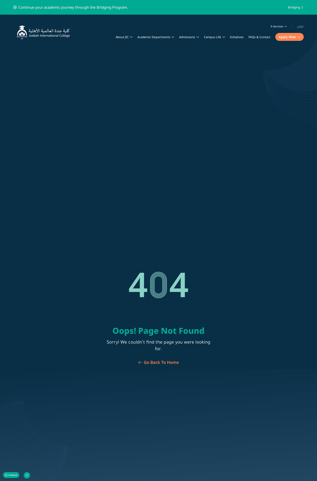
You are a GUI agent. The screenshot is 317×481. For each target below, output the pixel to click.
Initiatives (237, 37)
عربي (300, 26)
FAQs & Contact (259, 37)
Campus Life (212, 37)
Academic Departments (153, 37)
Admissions (187, 37)
